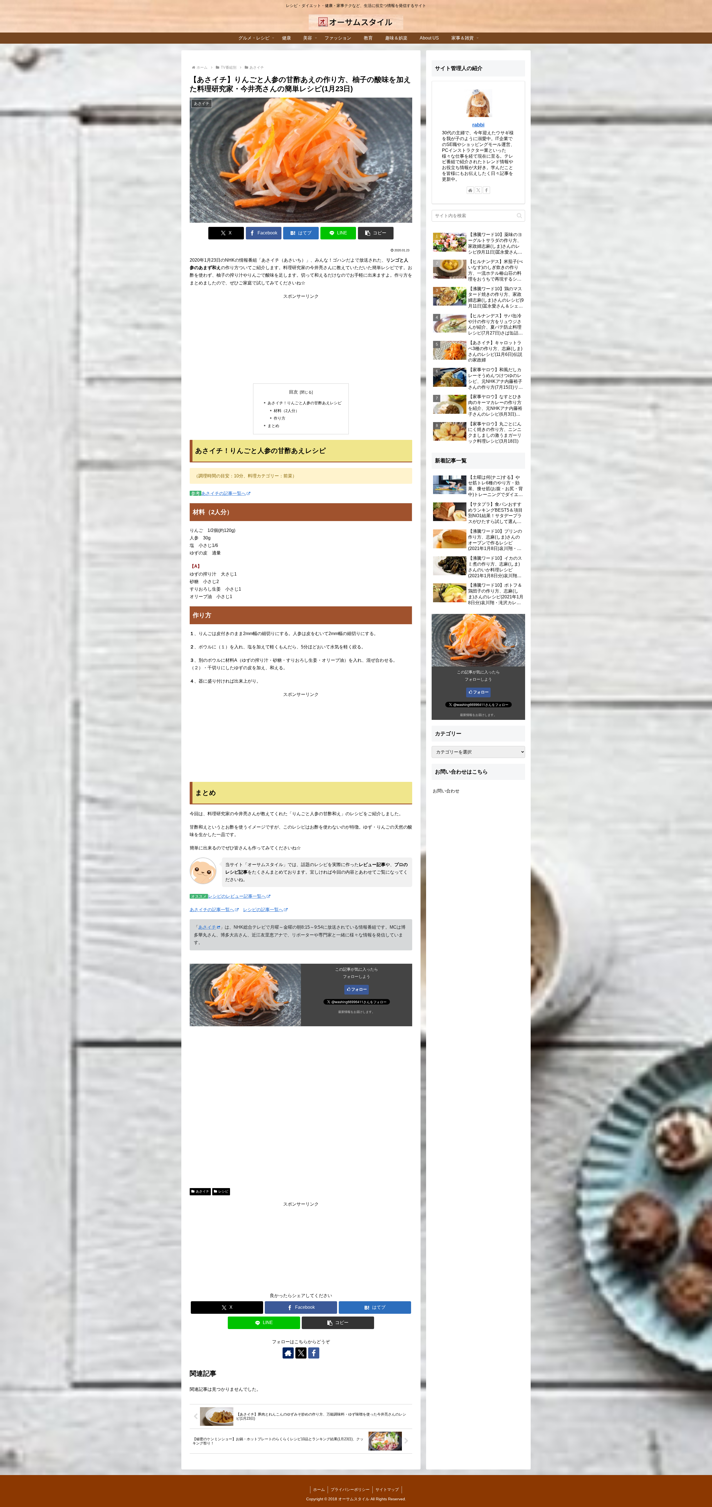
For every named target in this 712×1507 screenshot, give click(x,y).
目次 (293, 392)
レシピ (223, 1191)
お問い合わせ (446, 791)
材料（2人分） (286, 410)
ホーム (319, 1489)
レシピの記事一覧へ (263, 909)
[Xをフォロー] (300, 1353)
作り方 (279, 418)
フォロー (359, 989)
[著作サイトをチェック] (288, 1353)
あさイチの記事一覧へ (223, 493)
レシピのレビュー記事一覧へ (237, 896)
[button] (376, 233)
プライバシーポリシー (350, 1489)
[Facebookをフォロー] (313, 1353)
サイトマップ (387, 1489)
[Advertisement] (301, 339)
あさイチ (207, 927)
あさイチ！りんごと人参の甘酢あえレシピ (305, 403)
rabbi (478, 125)
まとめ (273, 425)
